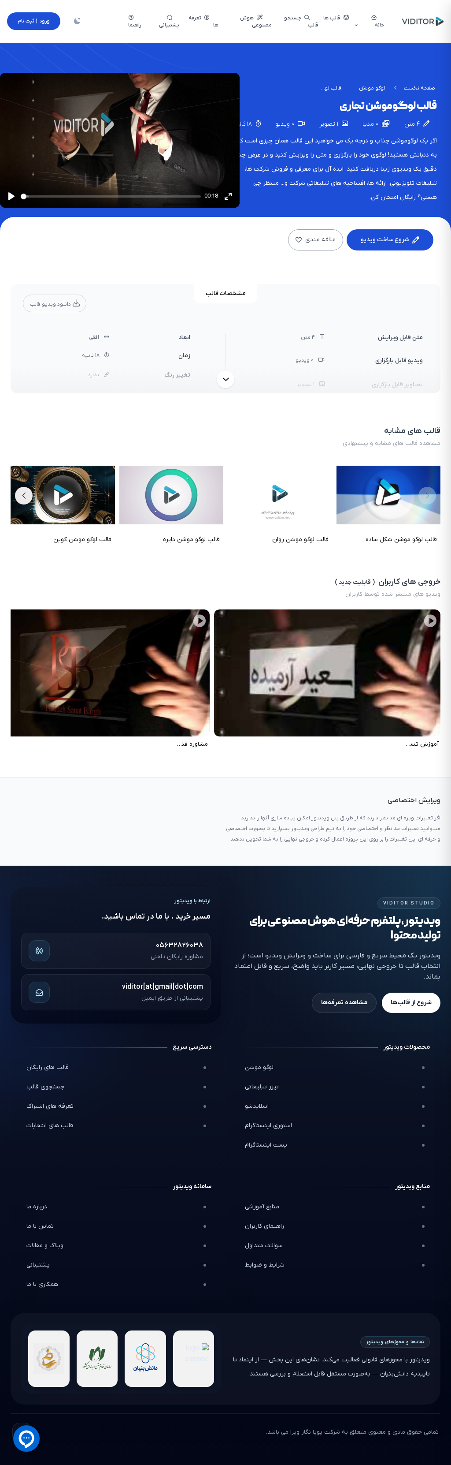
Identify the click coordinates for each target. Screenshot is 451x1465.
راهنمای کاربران (264, 1226)
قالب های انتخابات (49, 1125)
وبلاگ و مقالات (44, 1245)
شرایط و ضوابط (265, 1265)
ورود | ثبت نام (34, 21)
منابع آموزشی (262, 1207)
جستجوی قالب (45, 1087)
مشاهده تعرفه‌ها (344, 1002)
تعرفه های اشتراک (50, 1106)
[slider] (111, 196)
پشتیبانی (38, 1265)
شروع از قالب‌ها (411, 1002)
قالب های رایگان (47, 1067)
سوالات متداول (264, 1245)
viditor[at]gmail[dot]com (162, 987)
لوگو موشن (372, 88)
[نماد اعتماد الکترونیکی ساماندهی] (49, 1358)
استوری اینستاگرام (268, 1125)
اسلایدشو (257, 1106)
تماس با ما (40, 1226)
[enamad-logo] (193, 1358)
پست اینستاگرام (266, 1145)
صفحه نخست (419, 88)
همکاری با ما (42, 1284)
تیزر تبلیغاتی (262, 1087)
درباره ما (36, 1207)
